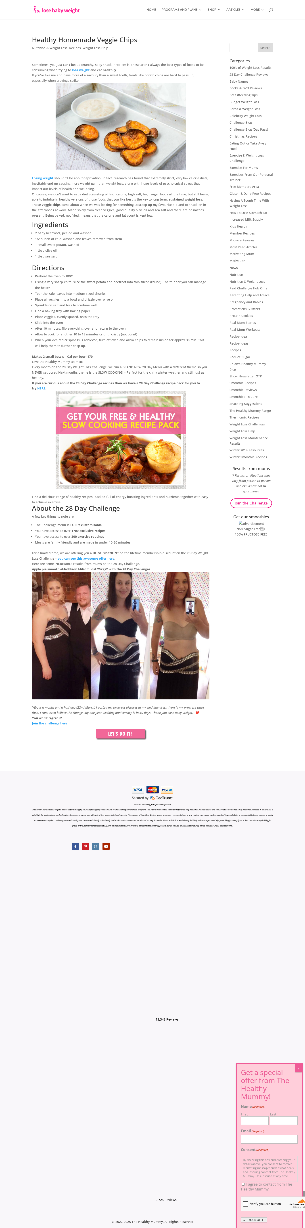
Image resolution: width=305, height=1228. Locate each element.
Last (273, 1114)
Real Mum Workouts (245, 329)
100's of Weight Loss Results (251, 67)
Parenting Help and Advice (249, 295)
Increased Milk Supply (246, 219)
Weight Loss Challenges (247, 424)
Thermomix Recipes (244, 417)
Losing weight (42, 178)
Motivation (237, 261)
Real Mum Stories (243, 322)
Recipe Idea (238, 336)
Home (151, 9)
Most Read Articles (243, 247)
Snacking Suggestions (246, 404)
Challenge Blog (241, 122)
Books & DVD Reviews (246, 88)
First (244, 1114)
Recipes (75, 48)
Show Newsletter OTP (246, 376)
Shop (212, 9)
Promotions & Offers (245, 309)
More (255, 9)
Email (253, 1130)
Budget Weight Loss (244, 102)
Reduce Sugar (240, 357)
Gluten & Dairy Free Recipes (250, 193)
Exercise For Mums (244, 167)
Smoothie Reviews (243, 390)
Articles (233, 9)
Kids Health (238, 226)
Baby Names (239, 81)
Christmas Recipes (243, 136)
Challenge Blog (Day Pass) (249, 129)
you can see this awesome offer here (86, 558)
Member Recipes (242, 233)
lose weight (81, 70)
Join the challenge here (49, 723)
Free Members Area (244, 186)
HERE (41, 388)
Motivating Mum (242, 254)
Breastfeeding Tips (244, 95)
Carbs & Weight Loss (245, 109)
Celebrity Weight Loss (246, 116)
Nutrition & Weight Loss (49, 48)
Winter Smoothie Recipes (248, 457)
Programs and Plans (180, 9)
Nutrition (236, 274)
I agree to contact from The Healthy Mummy (266, 1187)
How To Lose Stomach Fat (248, 213)
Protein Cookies (241, 316)
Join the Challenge (251, 503)
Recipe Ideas (239, 343)
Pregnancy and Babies (246, 302)
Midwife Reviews (242, 240)
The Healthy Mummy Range (250, 410)
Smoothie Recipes (243, 383)
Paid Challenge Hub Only (248, 288)
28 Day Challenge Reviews (249, 74)
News (234, 268)
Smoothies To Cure (244, 397)
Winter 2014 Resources (247, 450)
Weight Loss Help (95, 48)
